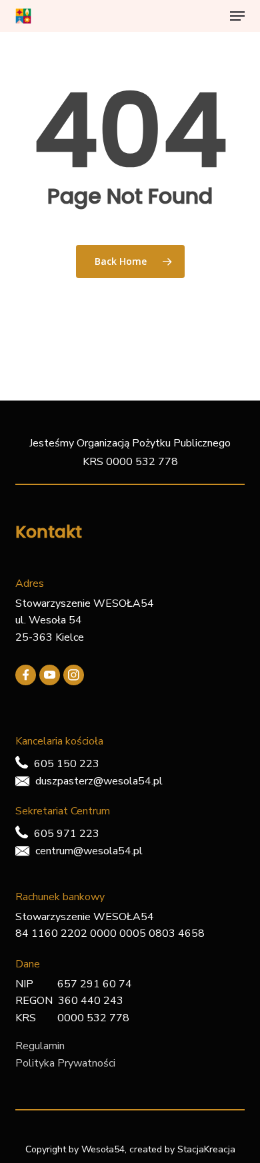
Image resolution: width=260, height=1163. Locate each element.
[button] (237, 16)
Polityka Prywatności (65, 1063)
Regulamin (40, 1046)
